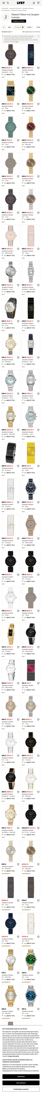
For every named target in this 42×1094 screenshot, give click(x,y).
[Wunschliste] (38, 3)
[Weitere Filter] (4, 27)
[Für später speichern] (18, 68)
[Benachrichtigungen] (34, 3)
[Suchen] (8, 3)
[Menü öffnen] (4, 3)
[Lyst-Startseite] (21, 3)
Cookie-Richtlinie (13, 1056)
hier (17, 41)
